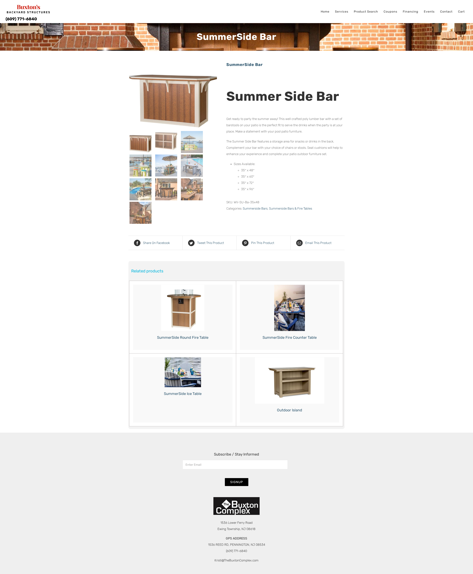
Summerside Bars (255, 208)
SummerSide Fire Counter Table (290, 337)
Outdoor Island (289, 410)
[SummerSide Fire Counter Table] (289, 308)
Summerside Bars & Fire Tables (290, 208)
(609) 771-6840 (21, 18)
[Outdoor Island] (289, 380)
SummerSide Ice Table (183, 393)
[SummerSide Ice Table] (182, 372)
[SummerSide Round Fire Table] (182, 308)
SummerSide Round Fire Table (182, 337)
